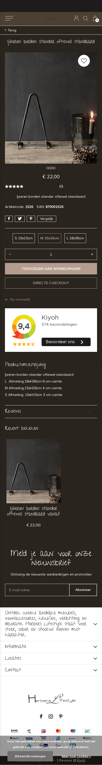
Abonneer (83, 589)
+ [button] (92, 254)
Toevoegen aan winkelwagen (51, 268)
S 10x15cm (24, 238)
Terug (12, 30)
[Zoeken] (85, 18)
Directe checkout (51, 283)
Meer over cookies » (76, 756)
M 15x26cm (49, 238)
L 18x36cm (75, 238)
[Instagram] (51, 716)
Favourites (84, 61)
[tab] (51, 365)
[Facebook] (41, 716)
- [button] (10, 254)
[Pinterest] (60, 716)
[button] (9, 18)
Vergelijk (46, 219)
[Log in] (76, 18)
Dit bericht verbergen (30, 756)
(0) (61, 186)
